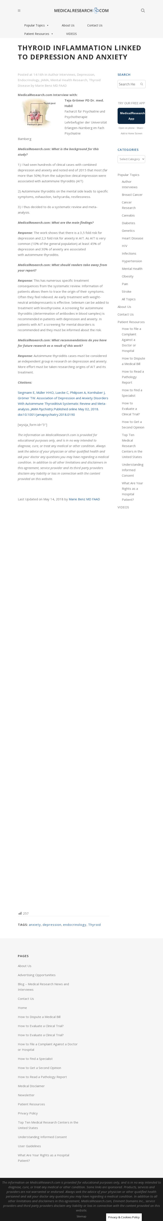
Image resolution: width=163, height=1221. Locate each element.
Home (22, 1008)
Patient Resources (36, 34)
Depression (85, 74)
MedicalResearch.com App (132, 115)
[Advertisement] (63, 705)
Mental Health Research (69, 80)
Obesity (127, 276)
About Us (68, 25)
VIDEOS (71, 34)
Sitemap (81, 1216)
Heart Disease (132, 238)
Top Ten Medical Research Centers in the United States (132, 446)
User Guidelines (29, 1146)
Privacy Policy (28, 1113)
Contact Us (95, 25)
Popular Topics (34, 25)
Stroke (126, 291)
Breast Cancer (132, 194)
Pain (125, 284)
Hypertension (132, 261)
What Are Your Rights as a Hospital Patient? (43, 1158)
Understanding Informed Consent (132, 469)
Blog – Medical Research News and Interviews (43, 987)
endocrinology (74, 924)
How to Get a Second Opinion (39, 1068)
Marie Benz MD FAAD (51, 85)
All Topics (129, 299)
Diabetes (128, 223)
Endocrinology (28, 80)
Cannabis (128, 215)
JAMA (45, 80)
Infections (129, 253)
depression (52, 924)
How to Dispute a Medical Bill (39, 1017)
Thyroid (94, 924)
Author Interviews (61, 74)
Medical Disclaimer (31, 1086)
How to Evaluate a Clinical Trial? (131, 408)
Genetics (128, 230)
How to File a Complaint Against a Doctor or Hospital (131, 340)
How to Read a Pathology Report (133, 376)
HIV (124, 246)
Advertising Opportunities (37, 975)
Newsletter (26, 1095)
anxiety (35, 924)
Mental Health (132, 268)
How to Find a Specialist (35, 1058)
